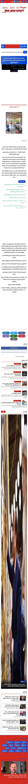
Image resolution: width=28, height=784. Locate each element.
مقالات (11, 751)
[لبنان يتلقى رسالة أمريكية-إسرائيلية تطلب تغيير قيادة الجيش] (23, 728)
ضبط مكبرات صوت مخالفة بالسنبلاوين (16, 198)
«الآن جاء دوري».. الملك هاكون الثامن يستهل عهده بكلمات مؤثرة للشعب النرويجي (11, 698)
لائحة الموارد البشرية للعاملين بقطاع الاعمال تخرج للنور (11, 403)
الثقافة (16, 745)
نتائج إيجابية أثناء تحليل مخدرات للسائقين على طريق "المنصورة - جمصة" (14, 207)
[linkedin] (19, 2)
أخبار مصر (17, 742)
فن (24, 751)
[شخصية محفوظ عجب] (24, 393)
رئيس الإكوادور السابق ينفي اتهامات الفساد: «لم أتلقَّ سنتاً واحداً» (10, 721)
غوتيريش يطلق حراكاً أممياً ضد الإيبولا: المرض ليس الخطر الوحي (11, 706)
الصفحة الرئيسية (21, 68)
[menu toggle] (26, 2)
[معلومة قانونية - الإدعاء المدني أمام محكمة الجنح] (24, 373)
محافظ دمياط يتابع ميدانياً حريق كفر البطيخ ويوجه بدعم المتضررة (14, 185)
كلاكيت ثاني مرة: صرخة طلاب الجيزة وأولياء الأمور (14, 195)
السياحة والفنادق (21, 748)
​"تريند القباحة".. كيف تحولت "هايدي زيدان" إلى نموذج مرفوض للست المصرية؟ (11, 384)
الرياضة (4, 745)
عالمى (13, 748)
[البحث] (2, 2)
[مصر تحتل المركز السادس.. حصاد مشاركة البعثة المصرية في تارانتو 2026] (23, 713)
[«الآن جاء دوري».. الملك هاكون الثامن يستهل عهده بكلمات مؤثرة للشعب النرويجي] (23, 698)
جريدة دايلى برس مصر (19, 356)
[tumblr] (17, 2)
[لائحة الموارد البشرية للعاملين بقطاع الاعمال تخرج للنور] (24, 402)
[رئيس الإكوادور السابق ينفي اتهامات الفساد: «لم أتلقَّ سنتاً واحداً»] (23, 721)
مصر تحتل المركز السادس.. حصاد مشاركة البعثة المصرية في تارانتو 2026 (11, 713)
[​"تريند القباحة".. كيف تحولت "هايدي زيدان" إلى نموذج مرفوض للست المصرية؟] (24, 383)
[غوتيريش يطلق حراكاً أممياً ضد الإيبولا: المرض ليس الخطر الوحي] (23, 706)
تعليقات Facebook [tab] (14, 348)
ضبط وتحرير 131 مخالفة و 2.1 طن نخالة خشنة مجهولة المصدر (13, 202)
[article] (14, 551)
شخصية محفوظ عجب (16, 393)
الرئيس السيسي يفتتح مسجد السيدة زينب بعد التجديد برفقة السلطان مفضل (14, 685)
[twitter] (14, 2)
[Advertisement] (14, 31)
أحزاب (24, 742)
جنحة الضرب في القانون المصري (14, 366)
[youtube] (12, 2)
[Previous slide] (4, 412)
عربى (7, 748)
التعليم (23, 745)
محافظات (14, 68)
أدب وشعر (9, 742)
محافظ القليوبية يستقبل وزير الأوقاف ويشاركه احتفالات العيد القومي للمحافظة (15, 190)
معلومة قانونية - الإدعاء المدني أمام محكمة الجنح (12, 374)
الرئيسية (22, 46)
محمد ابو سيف (23, 779)
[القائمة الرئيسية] (3, 46)
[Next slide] (2, 412)
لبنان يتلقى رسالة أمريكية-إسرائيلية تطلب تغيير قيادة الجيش (10, 728)
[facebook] (23, 2)
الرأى (11, 745)
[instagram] (21, 2)
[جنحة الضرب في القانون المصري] (24, 365)
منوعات (4, 751)
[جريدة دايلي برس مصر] (14, 9)
